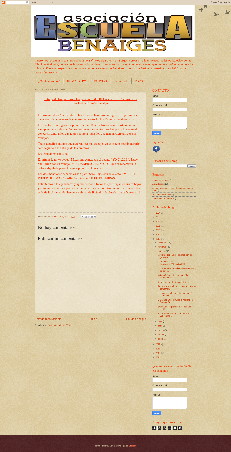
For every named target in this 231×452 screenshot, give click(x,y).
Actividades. (158, 184)
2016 (158, 349)
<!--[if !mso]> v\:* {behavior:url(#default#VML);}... (172, 262)
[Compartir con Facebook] (91, 216)
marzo (161, 330)
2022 (158, 221)
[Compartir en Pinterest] (94, 216)
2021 (158, 226)
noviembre (163, 247)
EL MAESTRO (76, 81)
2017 (158, 344)
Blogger (132, 446)
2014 (158, 357)
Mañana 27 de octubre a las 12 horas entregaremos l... (174, 276)
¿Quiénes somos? (49, 81)
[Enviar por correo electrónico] (82, 216)
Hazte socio (120, 81)
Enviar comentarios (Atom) (60, 325)
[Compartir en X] (88, 216)
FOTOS (140, 81)
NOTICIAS (100, 81)
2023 (158, 217)
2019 (158, 234)
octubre (161, 251)
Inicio (94, 319)
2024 (158, 213)
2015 (158, 353)
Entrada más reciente (48, 319)
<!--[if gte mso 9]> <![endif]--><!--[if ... (174, 282)
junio (160, 321)
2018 (158, 239)
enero (161, 339)
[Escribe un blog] (85, 216)
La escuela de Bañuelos (163, 198)
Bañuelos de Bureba (161, 194)
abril (160, 326)
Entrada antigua (136, 319)
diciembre (163, 242)
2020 (158, 230)
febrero (161, 334)
